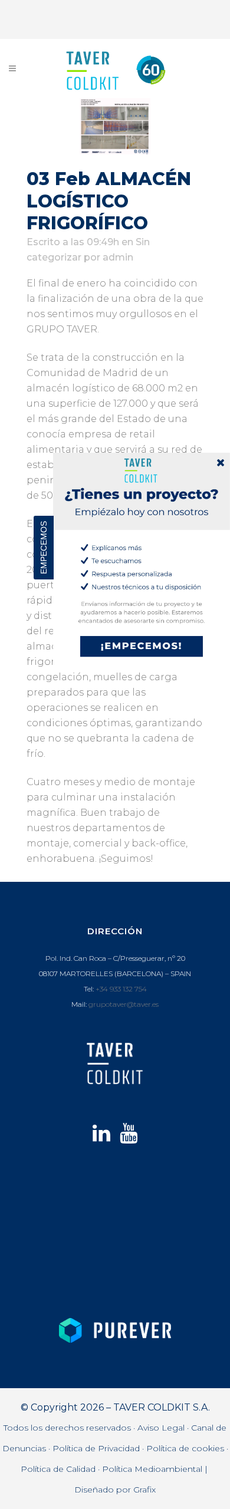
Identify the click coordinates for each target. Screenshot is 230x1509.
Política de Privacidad (96, 1448)
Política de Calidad (58, 1469)
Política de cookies (185, 1448)
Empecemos (43, 547)
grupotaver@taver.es (123, 1004)
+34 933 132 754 (121, 988)
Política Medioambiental (152, 1469)
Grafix (144, 1489)
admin (118, 257)
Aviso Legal (161, 1427)
